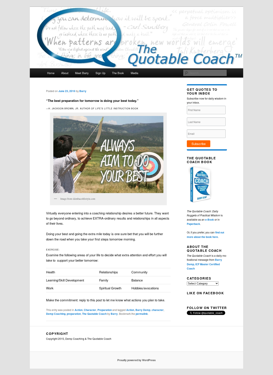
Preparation (104, 310)
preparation (74, 314)
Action (79, 310)
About (64, 73)
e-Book (209, 219)
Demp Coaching (55, 314)
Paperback (193, 224)
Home (50, 73)
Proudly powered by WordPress (136, 360)
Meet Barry (82, 73)
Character (90, 310)
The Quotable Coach (94, 314)
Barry (82, 91)
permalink (142, 314)
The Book (118, 73)
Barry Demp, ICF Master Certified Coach (204, 264)
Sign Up (100, 73)
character (158, 310)
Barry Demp (142, 310)
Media (134, 73)
